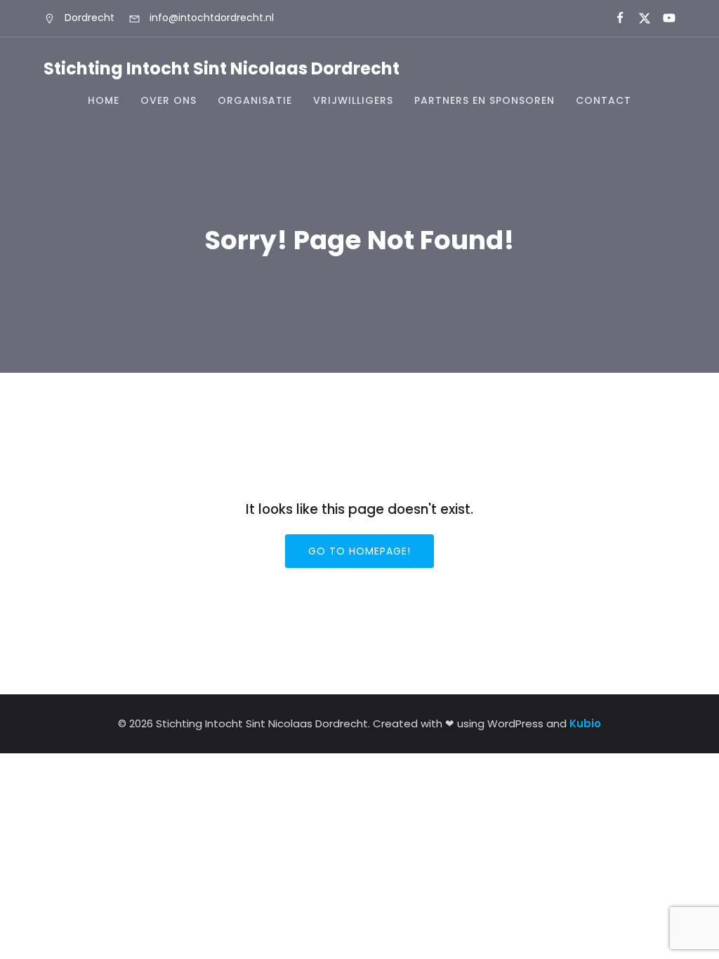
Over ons (168, 100)
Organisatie (255, 100)
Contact (603, 100)
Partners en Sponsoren (484, 100)
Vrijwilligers (353, 100)
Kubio (585, 723)
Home (103, 100)
